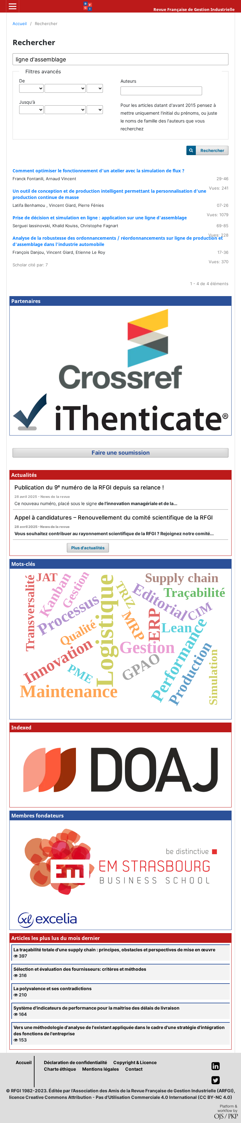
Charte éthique (60, 1069)
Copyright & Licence (135, 1062)
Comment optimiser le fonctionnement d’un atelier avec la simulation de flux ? (99, 171)
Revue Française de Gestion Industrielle (194, 9)
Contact (133, 1069)
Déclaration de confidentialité (75, 1062)
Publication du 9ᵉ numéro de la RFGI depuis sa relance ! (89, 487)
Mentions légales (100, 1069)
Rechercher (212, 150)
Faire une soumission (121, 452)
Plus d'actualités (87, 547)
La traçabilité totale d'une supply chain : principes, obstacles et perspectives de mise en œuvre (114, 949)
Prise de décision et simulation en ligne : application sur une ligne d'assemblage (100, 218)
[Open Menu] (12, 6)
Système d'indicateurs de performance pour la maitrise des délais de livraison (96, 1008)
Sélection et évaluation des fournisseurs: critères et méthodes (79, 969)
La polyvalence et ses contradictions (52, 988)
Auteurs (128, 81)
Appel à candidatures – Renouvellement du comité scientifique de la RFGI (113, 517)
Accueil (20, 23)
